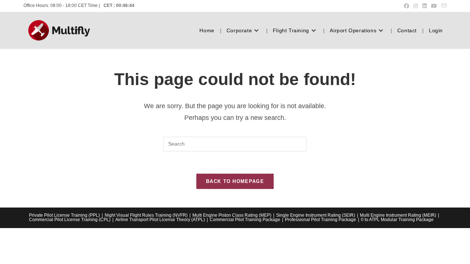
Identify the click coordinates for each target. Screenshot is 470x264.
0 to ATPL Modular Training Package (397, 219)
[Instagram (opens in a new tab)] (415, 6)
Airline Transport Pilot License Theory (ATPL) (160, 219)
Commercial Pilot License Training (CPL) (70, 219)
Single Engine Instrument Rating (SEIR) (315, 215)
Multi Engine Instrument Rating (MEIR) (398, 215)
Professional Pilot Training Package (320, 219)
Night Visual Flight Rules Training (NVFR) (146, 215)
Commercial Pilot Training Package (245, 219)
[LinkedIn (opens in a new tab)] (424, 6)
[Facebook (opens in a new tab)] (406, 6)
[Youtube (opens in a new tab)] (434, 6)
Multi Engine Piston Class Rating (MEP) (231, 215)
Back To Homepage (235, 181)
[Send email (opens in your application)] (442, 6)
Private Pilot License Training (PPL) (64, 215)
